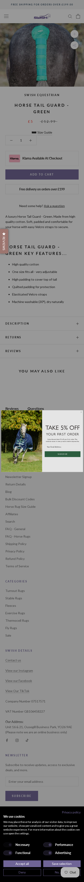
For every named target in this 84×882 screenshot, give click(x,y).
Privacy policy (71, 812)
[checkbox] (7, 845)
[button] (4, 241)
